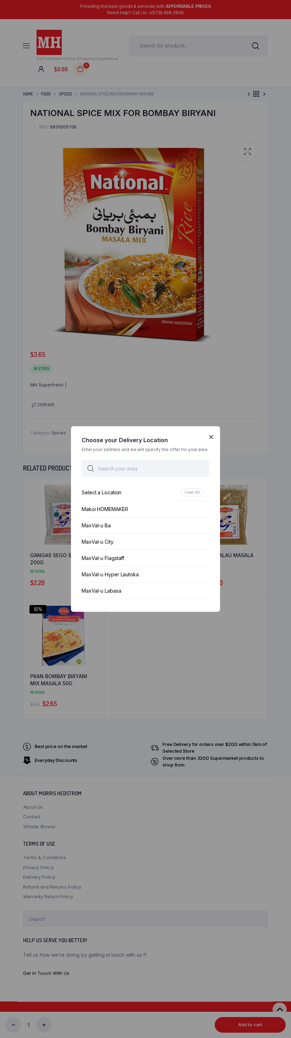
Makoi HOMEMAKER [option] (105, 509)
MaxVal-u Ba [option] (96, 525)
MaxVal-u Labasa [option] (101, 591)
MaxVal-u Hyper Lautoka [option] (110, 574)
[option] (145, 492)
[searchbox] (145, 468)
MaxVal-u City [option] (98, 542)
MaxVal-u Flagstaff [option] (103, 558)
